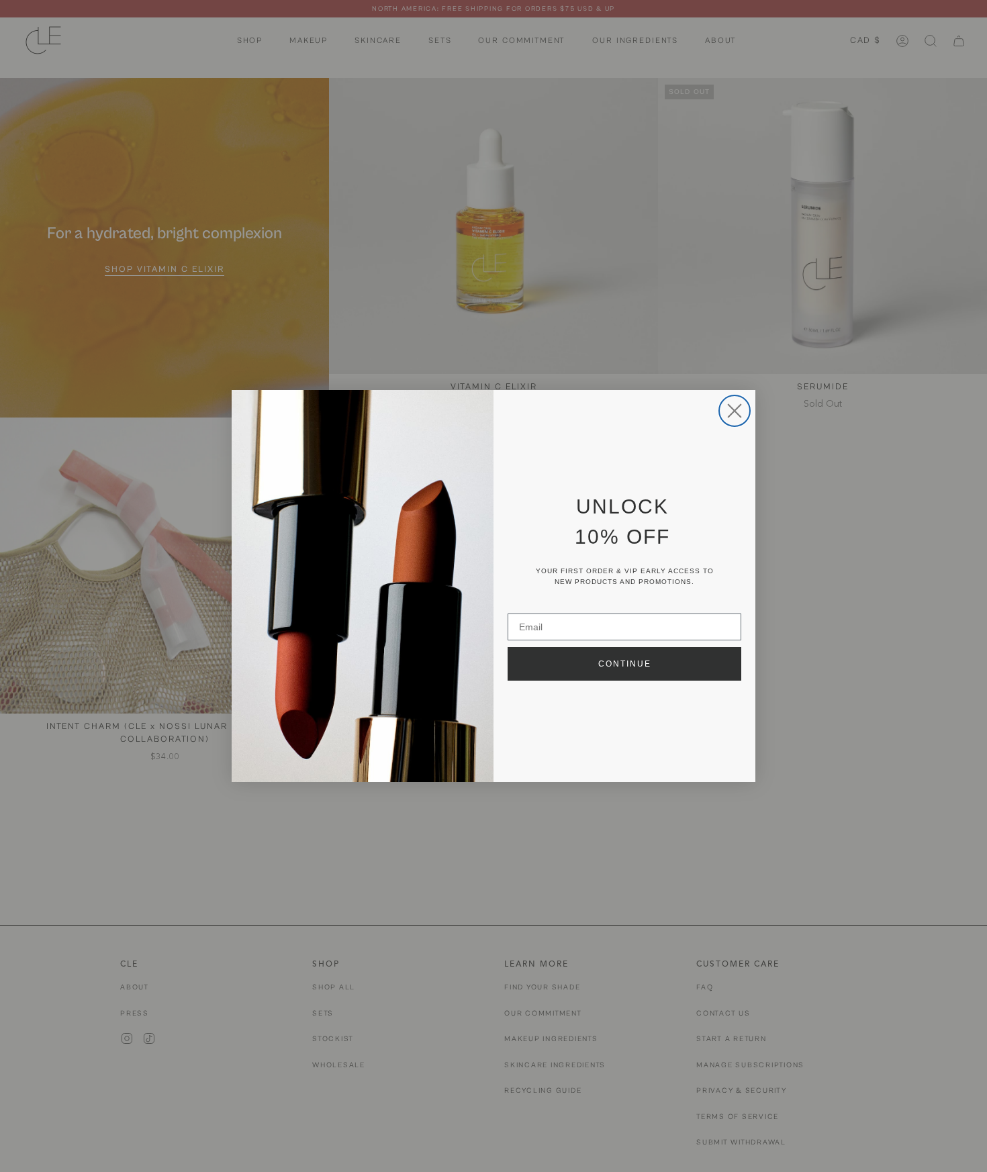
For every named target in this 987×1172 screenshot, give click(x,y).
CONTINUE (624, 664)
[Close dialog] (734, 410)
